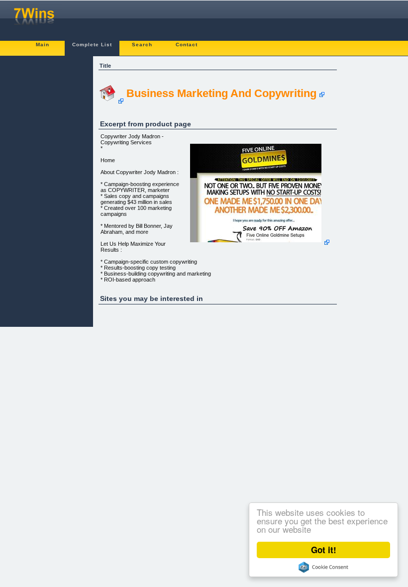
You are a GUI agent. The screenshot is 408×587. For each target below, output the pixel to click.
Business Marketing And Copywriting (221, 93)
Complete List (92, 44)
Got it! (323, 550)
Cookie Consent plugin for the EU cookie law (323, 567)
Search (142, 44)
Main (42, 44)
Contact (187, 44)
